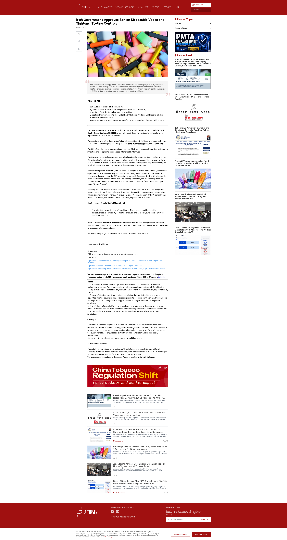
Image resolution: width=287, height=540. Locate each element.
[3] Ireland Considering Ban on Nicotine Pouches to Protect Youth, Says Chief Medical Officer (126, 269)
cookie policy (107, 537)
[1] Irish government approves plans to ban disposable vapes (112, 254)
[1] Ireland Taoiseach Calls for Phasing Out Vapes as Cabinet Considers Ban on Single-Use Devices (124, 262)
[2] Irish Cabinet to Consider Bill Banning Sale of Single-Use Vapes (114, 266)
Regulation (181, 28)
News (178, 23)
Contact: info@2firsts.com (123, 517)
